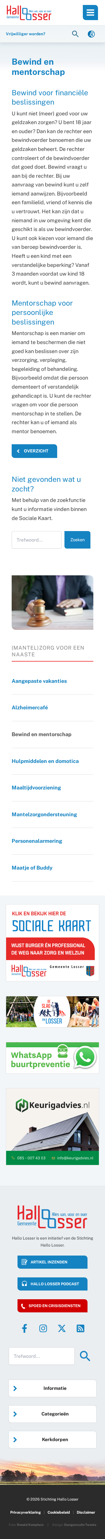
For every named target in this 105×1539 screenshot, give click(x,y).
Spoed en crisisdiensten (54, 1306)
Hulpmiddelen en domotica (46, 761)
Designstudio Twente (80, 1524)
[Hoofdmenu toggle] (90, 12)
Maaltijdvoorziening (37, 788)
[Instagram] (43, 1328)
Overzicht (35, 450)
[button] (76, 33)
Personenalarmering (39, 841)
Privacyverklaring (25, 1512)
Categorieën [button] (55, 1414)
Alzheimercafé (30, 707)
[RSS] (80, 1328)
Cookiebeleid (59, 1512)
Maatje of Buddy (32, 868)
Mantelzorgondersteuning (44, 814)
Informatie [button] (54, 1388)
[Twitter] (61, 1328)
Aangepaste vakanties (41, 681)
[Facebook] (24, 1328)
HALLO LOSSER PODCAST (55, 1284)
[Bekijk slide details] (52, 1126)
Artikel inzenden (49, 1262)
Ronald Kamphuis (30, 1524)
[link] (91, 34)
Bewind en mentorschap (41, 734)
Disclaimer (86, 1512)
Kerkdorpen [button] (55, 1439)
